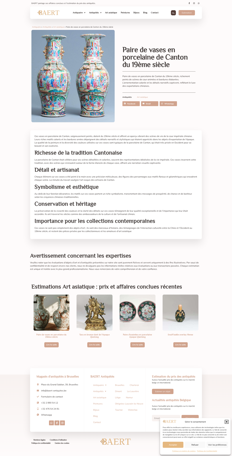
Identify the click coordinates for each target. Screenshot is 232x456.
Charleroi (134, 385)
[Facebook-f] (189, 3)
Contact (154, 12)
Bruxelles (119, 385)
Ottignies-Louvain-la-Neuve (129, 403)
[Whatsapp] (199, 3)
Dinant (118, 391)
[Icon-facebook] (57, 422)
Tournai (119, 409)
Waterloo (132, 409)
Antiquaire (78, 12)
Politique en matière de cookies (184, 451)
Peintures (125, 12)
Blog (145, 12)
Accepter (173, 444)
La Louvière (133, 391)
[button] (226, 421)
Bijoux (136, 12)
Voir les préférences (217, 444)
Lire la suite (51, 344)
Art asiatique (111, 12)
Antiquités (94, 12)
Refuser (195, 444)
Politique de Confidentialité (207, 451)
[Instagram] (194, 3)
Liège (118, 397)
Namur (129, 397)
